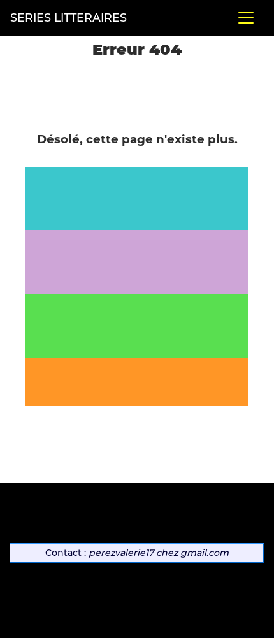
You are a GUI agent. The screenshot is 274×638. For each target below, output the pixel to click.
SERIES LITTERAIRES (68, 17)
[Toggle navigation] (246, 18)
